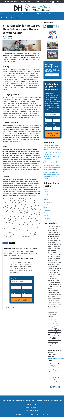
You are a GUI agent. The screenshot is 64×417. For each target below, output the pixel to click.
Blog (22, 1)
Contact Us (15, 18)
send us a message (25, 235)
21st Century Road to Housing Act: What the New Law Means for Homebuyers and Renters (52, 167)
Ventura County (48, 218)
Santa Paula (47, 208)
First (12, 290)
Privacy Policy (54, 400)
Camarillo (46, 189)
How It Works (37, 14)
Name (13, 285)
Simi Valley (47, 210)
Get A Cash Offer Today (8, 400)
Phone (13, 293)
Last (23, 290)
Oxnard (46, 200)
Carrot (46, 415)
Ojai (45, 197)
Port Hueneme (48, 202)
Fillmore (46, 192)
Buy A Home (26, 14)
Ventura (46, 216)
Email (24, 293)
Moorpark (46, 194)
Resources (46, 400)
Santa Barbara (48, 205)
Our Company (38, 400)
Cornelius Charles (9, 38)
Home (3, 14)
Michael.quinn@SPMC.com (56, 358)
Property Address (16, 279)
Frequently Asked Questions (39, 1)
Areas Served (49, 14)
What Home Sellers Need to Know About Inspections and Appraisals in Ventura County (52, 148)
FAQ (33, 400)
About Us (4, 18)
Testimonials (28, 1)
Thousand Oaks (48, 213)
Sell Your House (13, 14)
